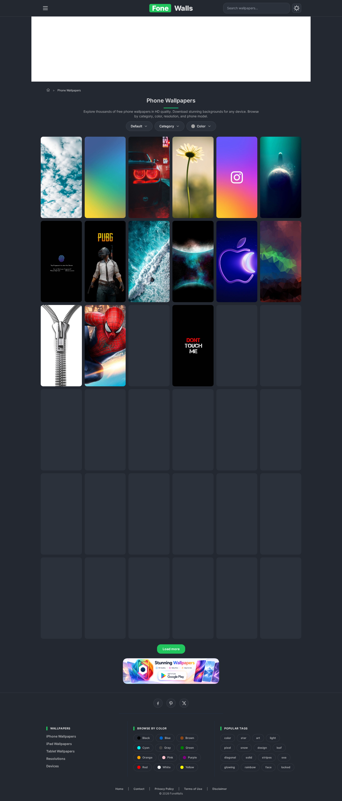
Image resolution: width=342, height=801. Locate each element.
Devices (52, 766)
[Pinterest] (171, 703)
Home (119, 789)
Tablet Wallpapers (60, 751)
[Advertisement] (171, 49)
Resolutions (55, 759)
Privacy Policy (164, 789)
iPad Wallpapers (59, 744)
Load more (171, 649)
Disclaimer (219, 789)
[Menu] (45, 8)
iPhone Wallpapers (61, 736)
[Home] (48, 90)
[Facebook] (158, 703)
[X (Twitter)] (184, 703)
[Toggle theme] (296, 8)
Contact (139, 789)
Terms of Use (193, 789)
